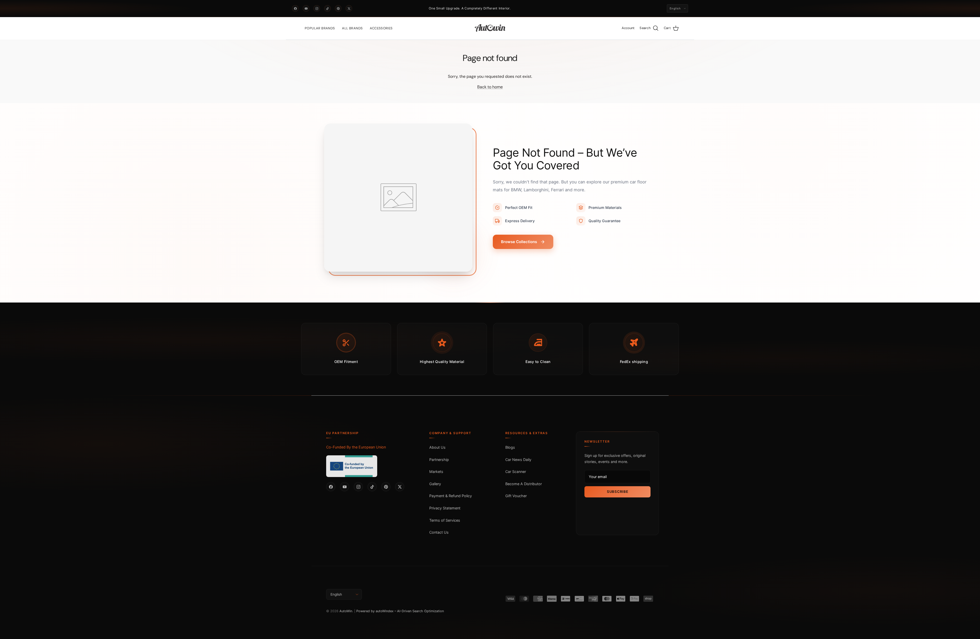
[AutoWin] (490, 28)
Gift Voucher (516, 496)
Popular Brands (320, 28)
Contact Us (439, 532)
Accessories (381, 28)
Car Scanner (515, 471)
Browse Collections (519, 241)
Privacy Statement (444, 508)
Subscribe (617, 492)
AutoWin (345, 611)
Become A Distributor (523, 484)
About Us (437, 447)
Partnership (439, 459)
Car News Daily (518, 459)
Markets (436, 471)
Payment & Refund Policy (450, 496)
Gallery (435, 484)
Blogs (510, 447)
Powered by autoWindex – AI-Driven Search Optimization (400, 611)
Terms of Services (444, 520)
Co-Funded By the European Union (356, 447)
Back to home (490, 87)
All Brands (352, 28)
